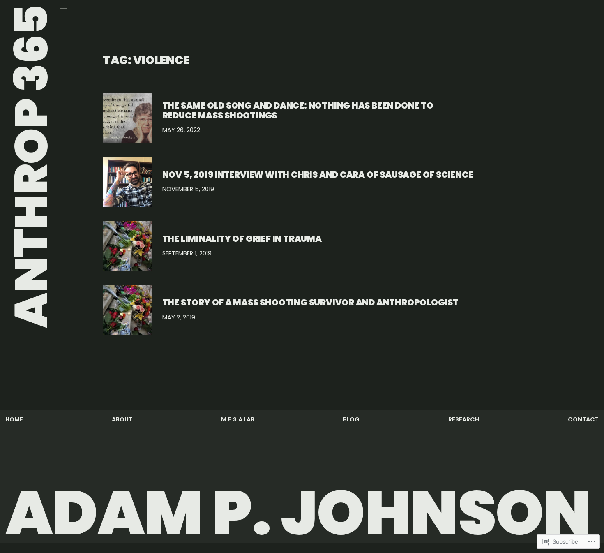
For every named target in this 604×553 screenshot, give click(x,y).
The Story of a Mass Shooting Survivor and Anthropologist (310, 302)
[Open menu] (64, 10)
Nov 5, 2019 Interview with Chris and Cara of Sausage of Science (317, 174)
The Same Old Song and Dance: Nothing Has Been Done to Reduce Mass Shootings (297, 110)
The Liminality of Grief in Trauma (242, 238)
